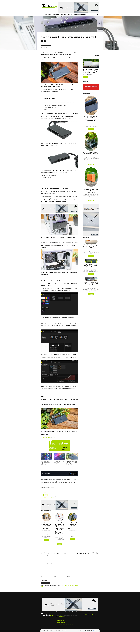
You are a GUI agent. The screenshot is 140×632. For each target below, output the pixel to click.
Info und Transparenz (61, 622)
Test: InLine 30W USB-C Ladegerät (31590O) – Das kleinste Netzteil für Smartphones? (91, 190)
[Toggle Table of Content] (74, 101)
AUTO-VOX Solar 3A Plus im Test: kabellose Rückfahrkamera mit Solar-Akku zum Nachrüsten (91, 118)
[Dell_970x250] (78, 7)
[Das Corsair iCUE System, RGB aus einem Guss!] (59, 456)
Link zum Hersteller (46, 437)
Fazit (45, 109)
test (52, 487)
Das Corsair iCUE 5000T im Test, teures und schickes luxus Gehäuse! (46, 462)
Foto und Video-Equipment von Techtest (65, 624)
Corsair (43, 487)
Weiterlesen (59, 544)
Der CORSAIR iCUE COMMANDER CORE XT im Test (60, 103)
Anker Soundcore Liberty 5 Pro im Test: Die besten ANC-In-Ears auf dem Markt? (91, 154)
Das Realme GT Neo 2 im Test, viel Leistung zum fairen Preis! (86, 554)
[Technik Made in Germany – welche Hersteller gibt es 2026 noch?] (91, 242)
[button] (98, 14)
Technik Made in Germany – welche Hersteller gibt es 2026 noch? (91, 246)
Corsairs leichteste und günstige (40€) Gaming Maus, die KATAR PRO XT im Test (71, 462)
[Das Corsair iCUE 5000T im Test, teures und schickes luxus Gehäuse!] (46, 456)
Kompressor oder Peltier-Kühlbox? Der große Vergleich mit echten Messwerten (91, 265)
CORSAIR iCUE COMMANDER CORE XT (60, 401)
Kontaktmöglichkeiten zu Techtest (89, 614)
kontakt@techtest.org (62, 616)
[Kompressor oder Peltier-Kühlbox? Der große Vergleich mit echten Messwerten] (91, 261)
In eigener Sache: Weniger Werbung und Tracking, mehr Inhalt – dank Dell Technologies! (91, 71)
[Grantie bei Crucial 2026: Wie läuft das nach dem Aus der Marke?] (91, 279)
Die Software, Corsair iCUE (52, 107)
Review (48, 487)
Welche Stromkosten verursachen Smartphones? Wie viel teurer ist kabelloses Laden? (72, 525)
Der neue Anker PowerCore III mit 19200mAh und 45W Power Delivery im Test (53, 554)
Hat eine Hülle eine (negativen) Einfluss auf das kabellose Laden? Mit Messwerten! (46, 525)
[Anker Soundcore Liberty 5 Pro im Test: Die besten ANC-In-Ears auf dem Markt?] (91, 141)
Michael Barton (55, 492)
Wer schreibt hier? (60, 620)
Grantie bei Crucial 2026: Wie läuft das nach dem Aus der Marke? (91, 283)
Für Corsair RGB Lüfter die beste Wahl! (55, 105)
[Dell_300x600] (91, 220)
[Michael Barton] (45, 495)
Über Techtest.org (86, 612)
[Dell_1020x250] (70, 604)
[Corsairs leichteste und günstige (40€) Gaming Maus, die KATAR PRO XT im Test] (72, 456)
